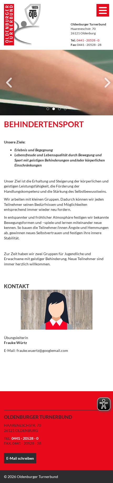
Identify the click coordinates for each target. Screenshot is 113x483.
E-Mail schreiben (20, 458)
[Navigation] (102, 10)
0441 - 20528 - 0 (88, 40)
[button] (48, 109)
